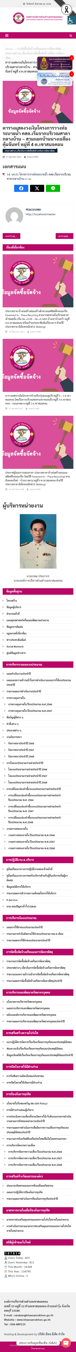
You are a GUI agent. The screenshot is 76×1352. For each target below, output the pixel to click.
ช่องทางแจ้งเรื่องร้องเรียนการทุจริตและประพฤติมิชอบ (35, 1048)
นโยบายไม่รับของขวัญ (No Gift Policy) (27, 1103)
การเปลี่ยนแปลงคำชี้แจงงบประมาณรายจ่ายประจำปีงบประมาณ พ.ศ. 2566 (34, 797)
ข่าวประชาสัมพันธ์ (16, 639)
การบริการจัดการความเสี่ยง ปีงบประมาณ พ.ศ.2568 (35, 1164)
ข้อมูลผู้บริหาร (14, 607)
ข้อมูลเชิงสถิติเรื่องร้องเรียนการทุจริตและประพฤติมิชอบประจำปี (40, 1055)
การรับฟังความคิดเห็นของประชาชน (25, 1076)
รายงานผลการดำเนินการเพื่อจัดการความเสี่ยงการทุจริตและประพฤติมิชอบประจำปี (38, 1130)
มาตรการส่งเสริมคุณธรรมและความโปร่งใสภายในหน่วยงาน (38, 1219)
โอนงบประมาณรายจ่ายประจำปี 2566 (27, 769)
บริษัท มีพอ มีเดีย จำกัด (51, 1334)
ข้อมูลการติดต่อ (15, 626)
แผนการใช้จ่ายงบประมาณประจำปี (25, 927)
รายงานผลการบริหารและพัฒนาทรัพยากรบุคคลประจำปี (36, 1021)
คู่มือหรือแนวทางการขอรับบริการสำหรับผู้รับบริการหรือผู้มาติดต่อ (37, 878)
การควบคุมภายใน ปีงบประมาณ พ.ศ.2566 (30, 704)
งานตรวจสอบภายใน (17, 828)
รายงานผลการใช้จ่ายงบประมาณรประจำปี (28, 940)
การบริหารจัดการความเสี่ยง (21, 1145)
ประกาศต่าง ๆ (14, 730)
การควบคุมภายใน (16, 697)
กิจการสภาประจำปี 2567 (21, 749)
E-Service (12, 899)
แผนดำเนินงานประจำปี (19, 673)
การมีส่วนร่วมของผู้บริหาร (20, 1109)
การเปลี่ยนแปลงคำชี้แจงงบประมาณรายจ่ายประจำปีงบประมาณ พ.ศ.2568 (34, 820)
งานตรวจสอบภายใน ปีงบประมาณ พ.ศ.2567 (31, 841)
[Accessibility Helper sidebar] (72, 20)
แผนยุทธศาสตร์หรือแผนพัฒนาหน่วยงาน (28, 620)
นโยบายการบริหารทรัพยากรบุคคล (24, 1001)
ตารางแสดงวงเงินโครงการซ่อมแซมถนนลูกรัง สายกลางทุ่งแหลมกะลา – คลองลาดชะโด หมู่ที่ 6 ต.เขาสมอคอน (13, 236)
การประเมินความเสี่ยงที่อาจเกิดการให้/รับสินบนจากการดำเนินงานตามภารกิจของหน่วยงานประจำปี (39, 1119)
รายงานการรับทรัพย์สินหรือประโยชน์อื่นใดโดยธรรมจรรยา (36, 1138)
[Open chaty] (66, 1343)
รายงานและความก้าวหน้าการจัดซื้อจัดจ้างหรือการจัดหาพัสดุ (38, 974)
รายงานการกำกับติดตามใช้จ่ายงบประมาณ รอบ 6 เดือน (35, 933)
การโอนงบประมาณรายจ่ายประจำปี (25, 763)
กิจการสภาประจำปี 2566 (21, 743)
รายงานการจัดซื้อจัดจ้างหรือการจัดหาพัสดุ (28, 961)
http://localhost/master (41, 214)
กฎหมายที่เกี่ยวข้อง (17, 633)
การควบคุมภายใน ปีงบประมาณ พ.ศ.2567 (30, 710)
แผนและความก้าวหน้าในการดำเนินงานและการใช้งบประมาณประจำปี (39, 682)
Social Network (15, 646)
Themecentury (38, 1348)
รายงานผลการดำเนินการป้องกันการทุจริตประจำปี (32, 1198)
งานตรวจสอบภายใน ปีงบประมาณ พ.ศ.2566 (31, 835)
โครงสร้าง (12, 600)
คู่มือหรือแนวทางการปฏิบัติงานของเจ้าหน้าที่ (29, 869)
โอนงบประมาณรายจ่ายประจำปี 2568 (27, 782)
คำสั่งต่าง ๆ (13, 723)
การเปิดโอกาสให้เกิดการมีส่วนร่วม (24, 1082)
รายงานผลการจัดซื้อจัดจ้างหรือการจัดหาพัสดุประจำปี (34, 980)
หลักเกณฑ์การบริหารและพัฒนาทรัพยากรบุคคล (31, 1014)
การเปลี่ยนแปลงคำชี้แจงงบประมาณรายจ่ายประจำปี (34, 789)
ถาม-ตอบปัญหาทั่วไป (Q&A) (21, 906)
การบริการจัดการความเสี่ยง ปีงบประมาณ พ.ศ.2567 (35, 1158)
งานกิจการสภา (14, 737)
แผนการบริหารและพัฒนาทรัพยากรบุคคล (28, 1008)
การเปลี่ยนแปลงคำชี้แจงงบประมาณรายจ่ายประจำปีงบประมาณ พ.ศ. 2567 (34, 809)
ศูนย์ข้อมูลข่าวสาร (16, 653)
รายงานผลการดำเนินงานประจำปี (24, 691)
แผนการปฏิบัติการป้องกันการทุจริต (25, 1192)
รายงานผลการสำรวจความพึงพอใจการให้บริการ (31, 893)
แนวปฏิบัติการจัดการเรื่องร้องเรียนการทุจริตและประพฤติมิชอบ (39, 1042)
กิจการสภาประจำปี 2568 (21, 756)
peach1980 (32, 156)
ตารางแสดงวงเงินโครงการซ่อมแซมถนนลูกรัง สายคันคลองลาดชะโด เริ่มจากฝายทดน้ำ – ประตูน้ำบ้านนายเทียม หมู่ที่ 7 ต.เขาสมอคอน (66, 236)
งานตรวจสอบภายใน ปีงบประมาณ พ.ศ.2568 (31, 848)
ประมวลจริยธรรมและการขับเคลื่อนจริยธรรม (30, 1185)
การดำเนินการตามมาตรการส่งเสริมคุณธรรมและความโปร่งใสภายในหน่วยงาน (39, 1228)
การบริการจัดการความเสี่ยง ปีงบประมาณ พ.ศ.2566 (35, 1151)
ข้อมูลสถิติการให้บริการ (19, 886)
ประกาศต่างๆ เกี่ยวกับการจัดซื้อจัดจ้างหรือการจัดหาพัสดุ (29, 150)
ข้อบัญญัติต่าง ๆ (15, 717)
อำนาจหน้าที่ (13, 613)
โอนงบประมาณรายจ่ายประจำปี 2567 (27, 775)
